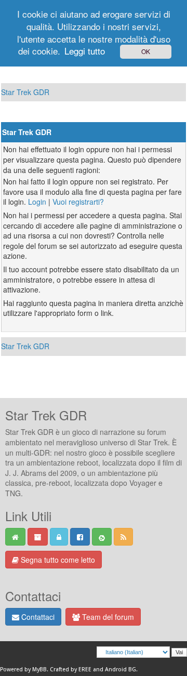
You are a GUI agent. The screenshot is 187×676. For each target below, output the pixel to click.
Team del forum (107, 617)
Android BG (120, 669)
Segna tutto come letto (57, 559)
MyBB (39, 669)
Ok (145, 51)
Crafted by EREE (70, 669)
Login (37, 201)
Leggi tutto (84, 50)
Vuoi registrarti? (78, 201)
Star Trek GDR (25, 92)
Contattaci (37, 617)
